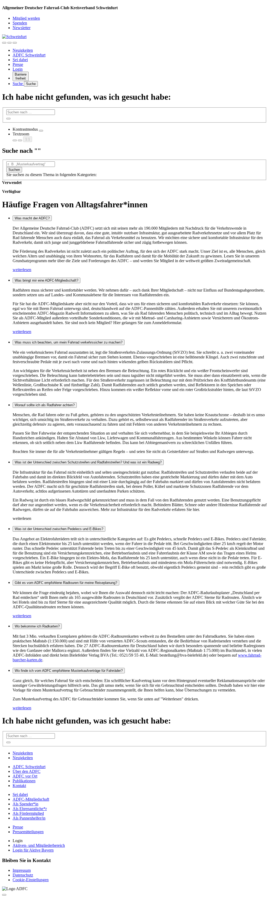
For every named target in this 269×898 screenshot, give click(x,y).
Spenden (20, 23)
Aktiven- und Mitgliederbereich (39, 845)
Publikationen (24, 781)
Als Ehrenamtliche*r (30, 808)
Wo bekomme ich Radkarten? (37, 626)
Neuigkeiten (23, 50)
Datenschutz (23, 875)
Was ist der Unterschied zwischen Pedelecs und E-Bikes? (59, 529)
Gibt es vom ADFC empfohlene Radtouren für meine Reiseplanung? (66, 583)
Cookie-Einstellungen (31, 880)
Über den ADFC (26, 771)
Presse (18, 64)
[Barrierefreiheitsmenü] (4, 43)
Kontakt (19, 785)
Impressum (22, 870)
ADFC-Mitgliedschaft (31, 799)
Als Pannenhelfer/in (29, 818)
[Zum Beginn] (4, 895)
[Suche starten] (8, 118)
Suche (18, 83)
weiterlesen (22, 269)
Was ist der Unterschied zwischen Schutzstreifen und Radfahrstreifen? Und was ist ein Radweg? (88, 462)
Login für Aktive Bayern (33, 850)
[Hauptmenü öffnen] (15, 43)
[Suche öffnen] (9, 43)
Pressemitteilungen (28, 832)
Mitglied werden (26, 18)
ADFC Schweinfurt (29, 55)
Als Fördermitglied (28, 813)
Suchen (14, 170)
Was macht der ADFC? (32, 218)
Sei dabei (20, 59)
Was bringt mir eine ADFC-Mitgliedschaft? (46, 280)
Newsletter (21, 27)
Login (18, 69)
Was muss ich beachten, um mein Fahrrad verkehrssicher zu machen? (68, 342)
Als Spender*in (25, 804)
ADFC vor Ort (25, 776)
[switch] (41, 130)
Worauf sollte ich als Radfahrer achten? (45, 405)
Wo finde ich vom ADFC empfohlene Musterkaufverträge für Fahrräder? (69, 671)
